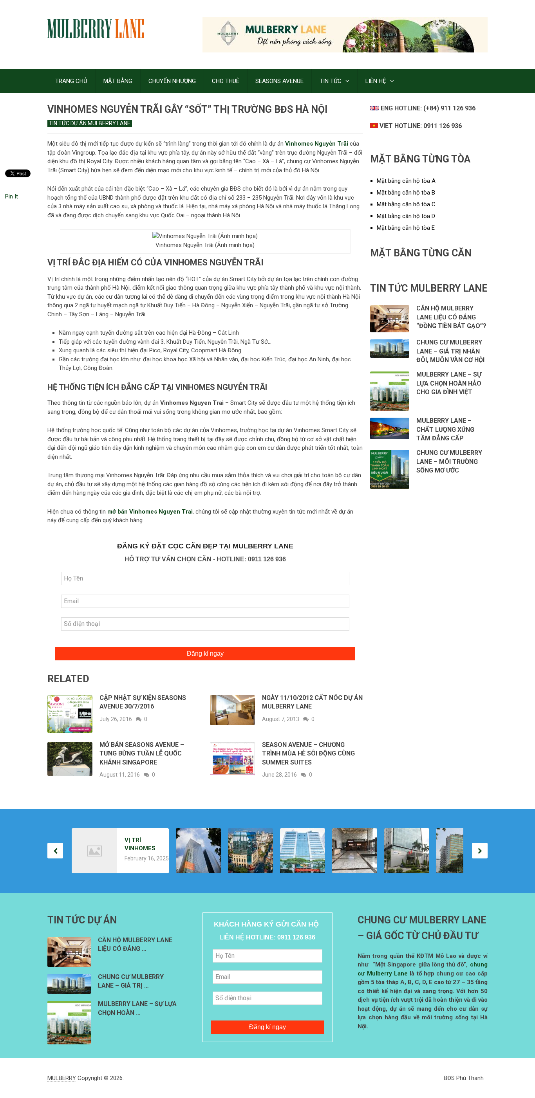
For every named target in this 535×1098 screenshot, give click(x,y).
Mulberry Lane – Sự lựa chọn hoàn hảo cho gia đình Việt (448, 383)
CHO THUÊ (225, 81)
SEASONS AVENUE (279, 81)
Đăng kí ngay (205, 653)
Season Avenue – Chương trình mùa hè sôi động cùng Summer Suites (308, 753)
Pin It (11, 196)
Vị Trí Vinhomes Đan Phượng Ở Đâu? (140, 845)
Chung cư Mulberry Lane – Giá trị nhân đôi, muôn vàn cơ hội (450, 351)
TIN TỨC (331, 81)
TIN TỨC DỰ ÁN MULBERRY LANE (89, 123)
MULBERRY (61, 1078)
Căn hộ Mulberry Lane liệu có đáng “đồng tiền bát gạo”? (451, 317)
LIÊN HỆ (375, 81)
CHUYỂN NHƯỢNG (172, 81)
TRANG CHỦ (71, 81)
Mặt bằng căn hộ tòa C (406, 204)
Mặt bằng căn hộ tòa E (406, 227)
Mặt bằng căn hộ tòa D (406, 216)
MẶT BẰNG (117, 81)
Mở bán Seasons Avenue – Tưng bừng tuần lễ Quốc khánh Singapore (141, 753)
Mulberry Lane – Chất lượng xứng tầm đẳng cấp (445, 429)
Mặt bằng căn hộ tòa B (406, 192)
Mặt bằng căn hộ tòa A (406, 180)
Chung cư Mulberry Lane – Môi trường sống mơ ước (449, 461)
